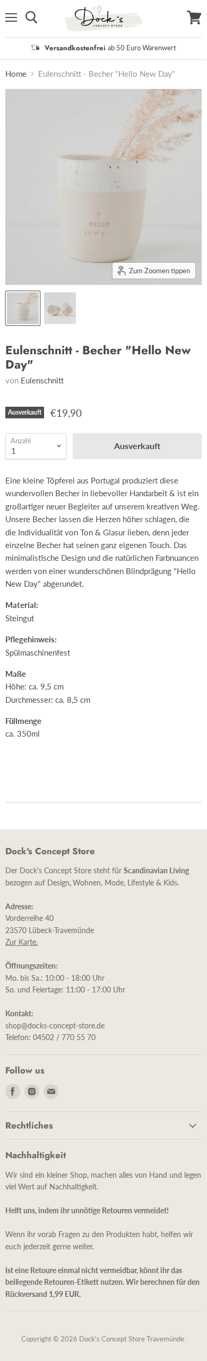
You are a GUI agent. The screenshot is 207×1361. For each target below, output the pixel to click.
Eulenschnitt (42, 380)
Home (16, 73)
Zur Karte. (21, 941)
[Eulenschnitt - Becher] (23, 308)
